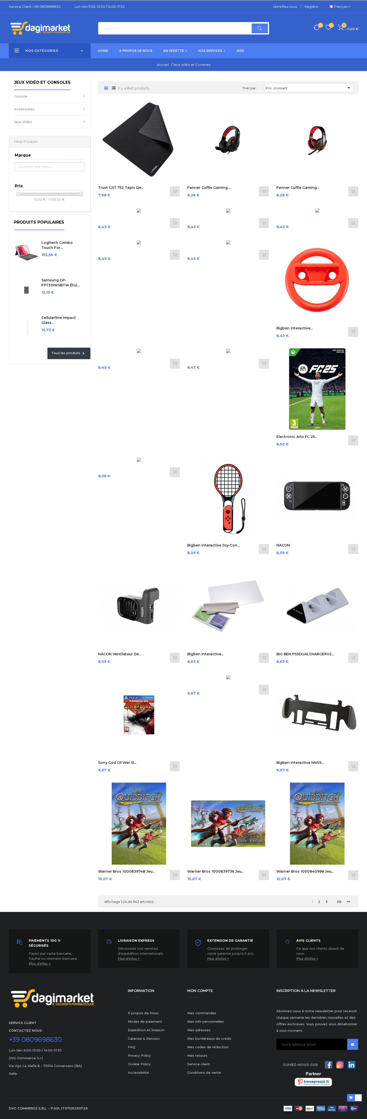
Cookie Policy (139, 1064)
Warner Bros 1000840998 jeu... (305, 871)
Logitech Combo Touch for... (57, 245)
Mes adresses (198, 1030)
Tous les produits (68, 353)
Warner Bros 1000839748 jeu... (126, 871)
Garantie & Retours (144, 1038)
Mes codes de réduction (207, 1047)
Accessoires (24, 109)
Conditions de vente (204, 1072)
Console (20, 96)
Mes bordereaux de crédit (209, 1038)
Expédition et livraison (146, 1030)
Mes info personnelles (205, 1021)
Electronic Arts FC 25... (296, 436)
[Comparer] (316, 28)
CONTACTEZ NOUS (25, 1030)
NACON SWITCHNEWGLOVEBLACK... (302, 547)
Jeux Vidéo (23, 122)
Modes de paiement (145, 1021)
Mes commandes (201, 1013)
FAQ (131, 1047)
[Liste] (114, 88)
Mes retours (197, 1055)
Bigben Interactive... (294, 328)
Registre (311, 7)
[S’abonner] (352, 1044)
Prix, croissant (309, 88)
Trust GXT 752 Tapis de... (120, 187)
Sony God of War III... (117, 762)
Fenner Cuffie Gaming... (208, 187)
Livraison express (136, 940)
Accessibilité (138, 1072)
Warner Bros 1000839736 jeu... (215, 871)
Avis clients (308, 940)
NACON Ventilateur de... (119, 654)
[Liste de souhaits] (328, 28)
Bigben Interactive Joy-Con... (213, 545)
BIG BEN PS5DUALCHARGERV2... (305, 654)
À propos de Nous (143, 1013)
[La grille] (106, 88)
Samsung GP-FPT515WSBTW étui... (60, 282)
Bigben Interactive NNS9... (300, 762)
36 (339, 902)
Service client (198, 1064)
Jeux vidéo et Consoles (42, 82)
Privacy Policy (139, 1055)
